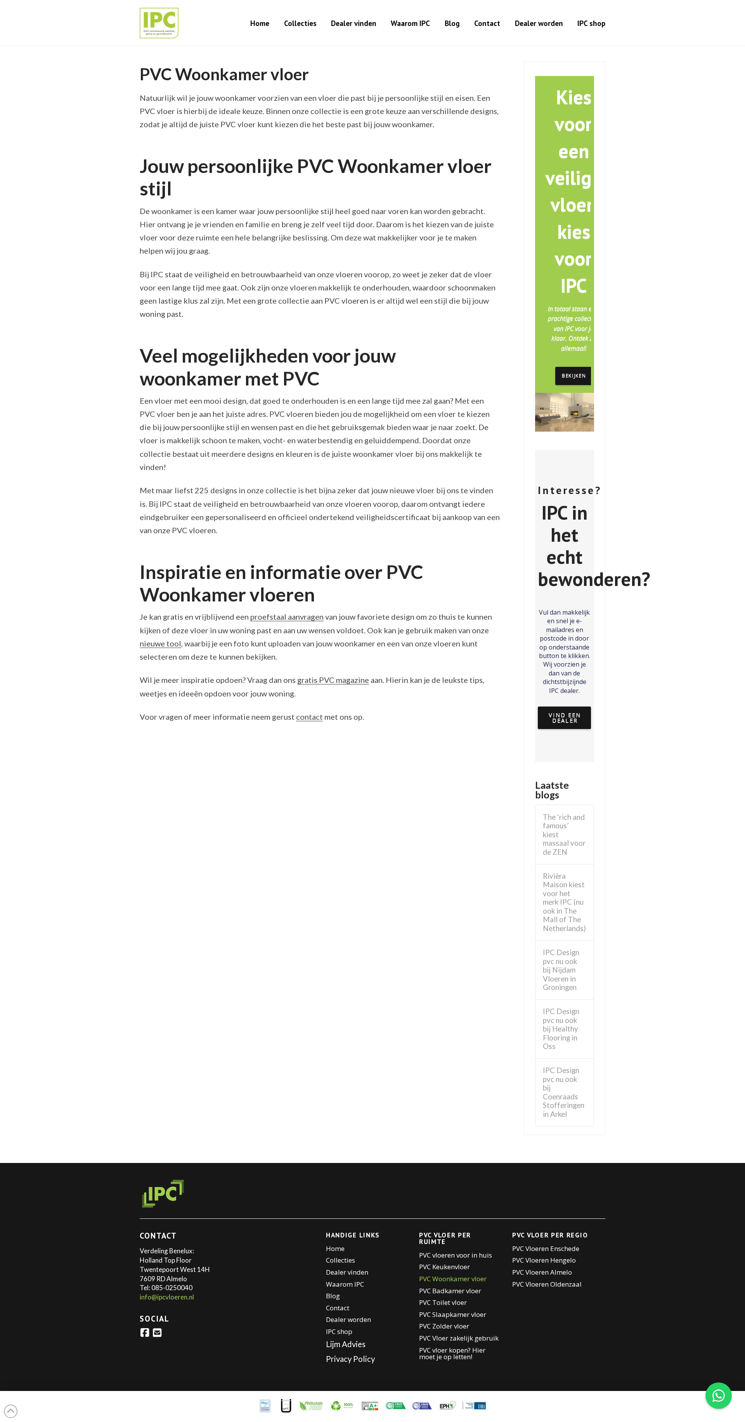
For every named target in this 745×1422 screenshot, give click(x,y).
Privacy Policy (350, 1358)
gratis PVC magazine (333, 679)
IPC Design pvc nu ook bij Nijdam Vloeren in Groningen (561, 970)
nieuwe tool (160, 643)
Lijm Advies (346, 1344)
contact (309, 716)
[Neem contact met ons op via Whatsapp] (718, 1395)
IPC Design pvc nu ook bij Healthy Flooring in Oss (561, 1029)
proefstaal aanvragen (287, 616)
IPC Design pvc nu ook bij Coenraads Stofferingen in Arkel (563, 1092)
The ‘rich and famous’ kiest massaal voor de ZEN (564, 834)
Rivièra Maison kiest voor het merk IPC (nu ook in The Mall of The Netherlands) (564, 902)
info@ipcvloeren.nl (167, 1297)
